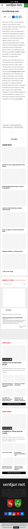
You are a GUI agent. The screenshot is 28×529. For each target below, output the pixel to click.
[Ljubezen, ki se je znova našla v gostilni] (14, 353)
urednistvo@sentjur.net (16, 509)
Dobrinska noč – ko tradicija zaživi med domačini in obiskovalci (19, 399)
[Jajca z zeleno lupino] (8, 447)
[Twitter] (10, 513)
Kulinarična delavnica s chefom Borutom (12, 251)
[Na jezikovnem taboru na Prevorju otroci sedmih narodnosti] (8, 378)
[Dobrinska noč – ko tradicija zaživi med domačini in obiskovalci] (20, 392)
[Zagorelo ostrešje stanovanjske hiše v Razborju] (20, 461)
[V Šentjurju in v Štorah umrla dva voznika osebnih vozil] (14, 422)
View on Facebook (22, 326)
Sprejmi (16, 527)
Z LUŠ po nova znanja (7, 271)
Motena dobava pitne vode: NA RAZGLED (13, 317)
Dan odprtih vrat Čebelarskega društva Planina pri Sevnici (7, 399)
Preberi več (22, 527)
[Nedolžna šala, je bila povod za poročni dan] (8, 461)
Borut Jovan (5, 125)
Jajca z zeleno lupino (7, 452)
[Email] (22, 513)
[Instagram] (14, 513)
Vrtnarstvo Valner (18, 127)
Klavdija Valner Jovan (7, 127)
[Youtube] (18, 513)
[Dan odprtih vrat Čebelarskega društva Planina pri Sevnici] (8, 392)
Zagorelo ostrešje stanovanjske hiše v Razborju (18, 468)
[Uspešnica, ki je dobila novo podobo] (20, 378)
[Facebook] (6, 513)
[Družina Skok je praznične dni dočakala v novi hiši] (20, 447)
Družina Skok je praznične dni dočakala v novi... (20, 454)
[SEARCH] (24, 284)
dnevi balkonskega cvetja (15, 125)
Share (21, 327)
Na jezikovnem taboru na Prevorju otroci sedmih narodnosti (8, 385)
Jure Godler (7, 13)
